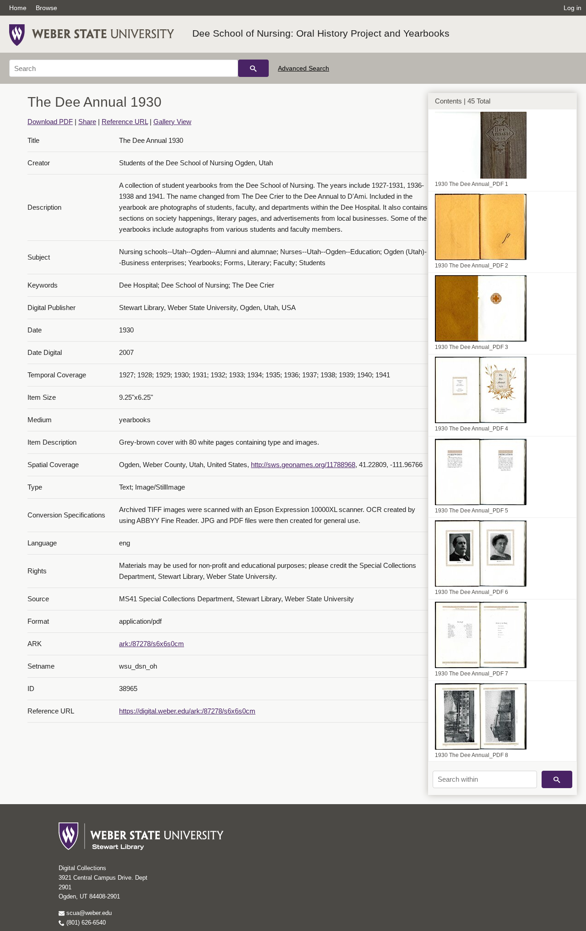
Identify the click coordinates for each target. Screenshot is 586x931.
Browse (46, 7)
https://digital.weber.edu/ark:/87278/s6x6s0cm (187, 711)
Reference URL (125, 121)
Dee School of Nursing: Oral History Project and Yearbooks (321, 33)
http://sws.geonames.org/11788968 (303, 464)
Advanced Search (303, 68)
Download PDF (50, 121)
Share (87, 121)
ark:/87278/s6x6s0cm (151, 644)
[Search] (253, 68)
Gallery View (172, 121)
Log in (572, 7)
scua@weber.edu (88, 912)
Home (18, 7)
